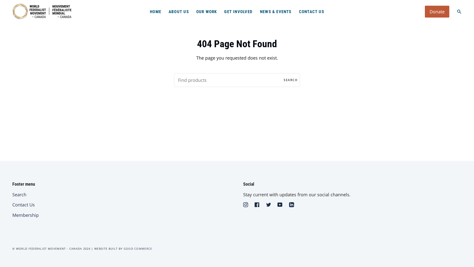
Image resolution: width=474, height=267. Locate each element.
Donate (437, 12)
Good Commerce (138, 248)
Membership (25, 215)
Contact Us (23, 205)
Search (290, 80)
